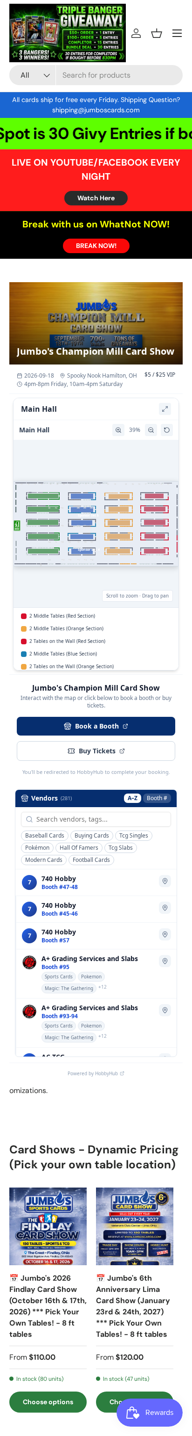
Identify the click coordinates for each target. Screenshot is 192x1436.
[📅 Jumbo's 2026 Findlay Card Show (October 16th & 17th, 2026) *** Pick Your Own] (48, 1226)
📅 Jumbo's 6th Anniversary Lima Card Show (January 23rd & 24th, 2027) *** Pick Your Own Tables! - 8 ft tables (133, 1306)
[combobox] (96, 75)
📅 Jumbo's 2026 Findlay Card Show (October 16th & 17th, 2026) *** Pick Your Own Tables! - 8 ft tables (48, 1306)
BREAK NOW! (96, 245)
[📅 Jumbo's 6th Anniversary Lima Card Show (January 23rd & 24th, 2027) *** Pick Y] (134, 1226)
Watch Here (96, 198)
